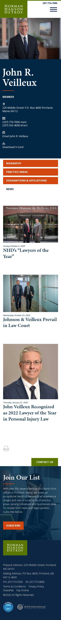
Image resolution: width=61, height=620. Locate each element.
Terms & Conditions (15, 586)
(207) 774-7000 (11, 122)
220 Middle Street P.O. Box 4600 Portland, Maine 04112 (27, 109)
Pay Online (22, 590)
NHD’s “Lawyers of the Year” (26, 253)
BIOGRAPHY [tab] (13, 163)
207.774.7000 (15, 582)
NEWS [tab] (10, 189)
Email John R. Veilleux (15, 136)
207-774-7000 (50, 3)
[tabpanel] (30, 312)
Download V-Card (12, 147)
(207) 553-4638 (11, 125)
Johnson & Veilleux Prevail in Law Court (30, 322)
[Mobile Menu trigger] (53, 10)
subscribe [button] (13, 525)
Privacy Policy (36, 586)
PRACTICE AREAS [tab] (17, 172)
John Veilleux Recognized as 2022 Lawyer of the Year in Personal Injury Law (29, 412)
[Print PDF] (6, 448)
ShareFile (8, 590)
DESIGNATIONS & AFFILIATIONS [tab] (26, 180)
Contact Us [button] (44, 462)
